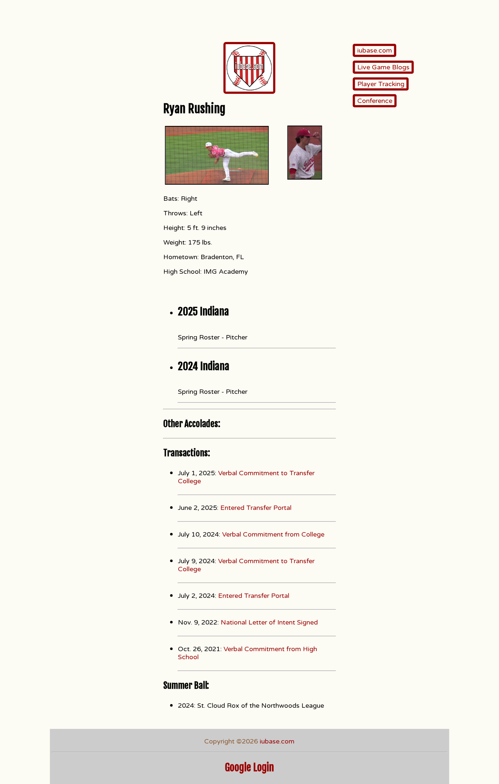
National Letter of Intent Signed (269, 622)
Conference (374, 101)
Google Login (249, 767)
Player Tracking (380, 84)
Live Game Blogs (383, 67)
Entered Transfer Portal (256, 508)
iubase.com (374, 50)
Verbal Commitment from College (273, 534)
